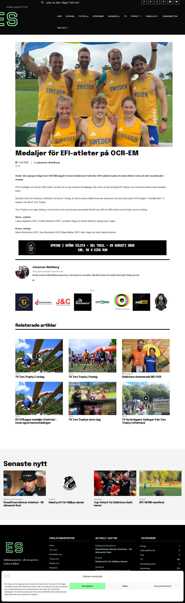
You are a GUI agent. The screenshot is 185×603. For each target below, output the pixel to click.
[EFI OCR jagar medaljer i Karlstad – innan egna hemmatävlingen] (39, 398)
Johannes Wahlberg (48, 162)
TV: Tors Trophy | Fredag (83, 377)
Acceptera (87, 586)
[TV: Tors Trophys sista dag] (92, 398)
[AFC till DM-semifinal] (160, 483)
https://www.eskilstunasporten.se (47, 271)
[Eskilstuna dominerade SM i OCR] (146, 355)
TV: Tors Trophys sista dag (85, 419)
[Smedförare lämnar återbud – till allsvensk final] (24, 483)
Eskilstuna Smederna (12, 499)
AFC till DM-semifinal (151, 502)
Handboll (98, 499)
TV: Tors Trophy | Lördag (29, 377)
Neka (125, 586)
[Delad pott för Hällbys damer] (70, 483)
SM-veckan (127, 374)
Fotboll (52, 499)
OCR (17, 166)
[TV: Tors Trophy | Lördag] (39, 355)
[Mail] (33, 279)
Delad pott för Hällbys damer (66, 502)
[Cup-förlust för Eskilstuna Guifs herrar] (115, 483)
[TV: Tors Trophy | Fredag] (92, 355)
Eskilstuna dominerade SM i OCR (141, 377)
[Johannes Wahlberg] (22, 273)
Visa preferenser (162, 586)
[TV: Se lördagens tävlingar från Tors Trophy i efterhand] (146, 398)
